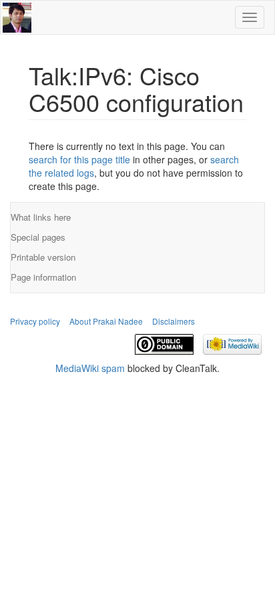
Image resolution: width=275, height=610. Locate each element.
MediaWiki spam (90, 368)
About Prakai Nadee (106, 321)
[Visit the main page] (17, 15)
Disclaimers (173, 321)
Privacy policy (35, 321)
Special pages (38, 237)
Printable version (43, 257)
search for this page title (79, 159)
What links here (41, 217)
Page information (43, 277)
